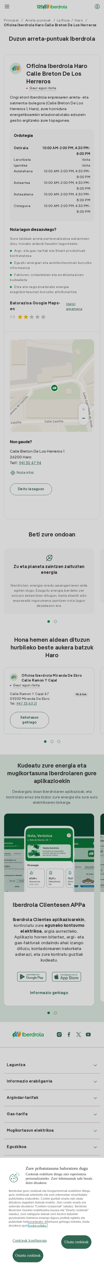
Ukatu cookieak (76, 1242)
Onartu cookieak (28, 1255)
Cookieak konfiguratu (30, 1240)
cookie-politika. (38, 1225)
